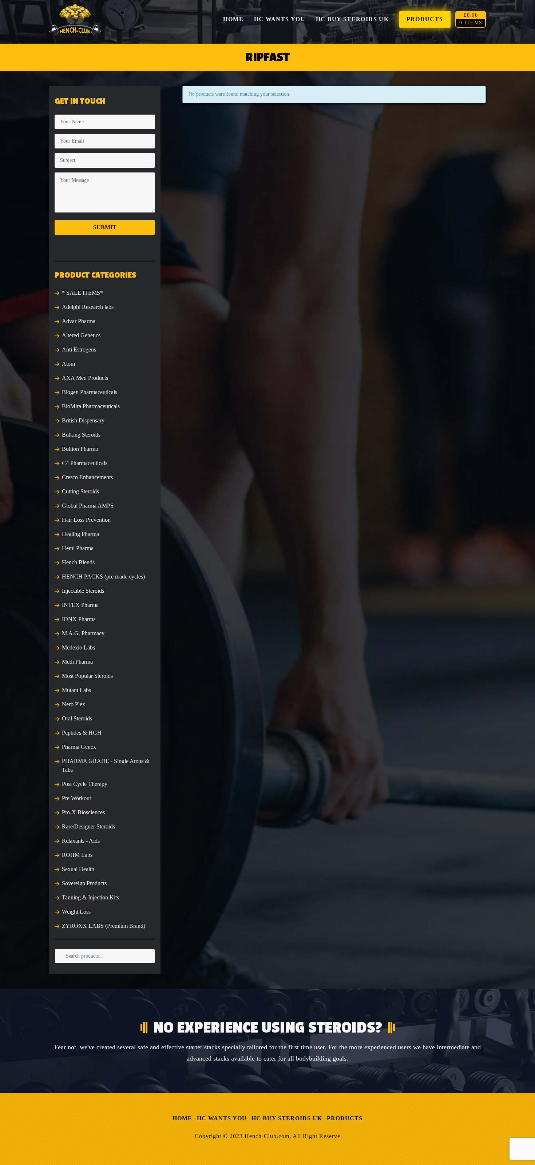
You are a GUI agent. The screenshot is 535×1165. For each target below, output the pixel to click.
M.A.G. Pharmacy (83, 633)
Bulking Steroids (81, 435)
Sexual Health (78, 869)
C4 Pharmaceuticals (84, 463)
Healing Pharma (80, 534)
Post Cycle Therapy (84, 784)
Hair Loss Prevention (86, 520)
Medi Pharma (77, 662)
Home (182, 1118)
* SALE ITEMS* (82, 293)
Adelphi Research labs (88, 307)
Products (344, 1118)
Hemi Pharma (78, 548)
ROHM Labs (77, 855)
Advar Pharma (78, 321)
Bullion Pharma (80, 449)
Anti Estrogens (79, 349)
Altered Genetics (81, 335)
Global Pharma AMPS (88, 505)
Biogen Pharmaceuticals (89, 392)
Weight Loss (76, 911)
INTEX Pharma (80, 605)
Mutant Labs (76, 690)
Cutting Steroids (80, 491)
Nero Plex (73, 704)
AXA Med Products (85, 378)
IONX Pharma (79, 619)
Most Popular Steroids (87, 676)
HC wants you (222, 1118)
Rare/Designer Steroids (88, 826)
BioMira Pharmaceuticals (91, 406)
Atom (68, 364)
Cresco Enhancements (87, 477)
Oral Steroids (77, 718)
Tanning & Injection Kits (90, 897)
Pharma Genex (79, 747)
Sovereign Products (84, 883)
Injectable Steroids (83, 591)
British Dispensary (83, 420)
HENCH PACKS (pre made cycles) (103, 576)
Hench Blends (78, 562)
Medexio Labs (78, 647)
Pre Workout (76, 798)
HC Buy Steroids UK (286, 1118)
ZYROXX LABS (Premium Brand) (103, 926)
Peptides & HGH (82, 732)
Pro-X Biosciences (83, 812)
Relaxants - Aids (81, 841)
